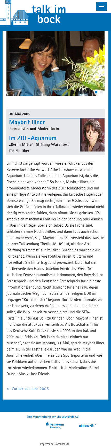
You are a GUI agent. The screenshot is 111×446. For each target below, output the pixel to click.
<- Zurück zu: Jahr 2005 (27, 388)
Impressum (46, 444)
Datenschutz (61, 444)
